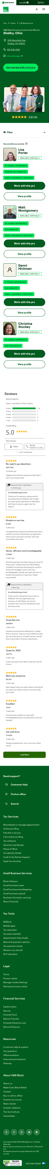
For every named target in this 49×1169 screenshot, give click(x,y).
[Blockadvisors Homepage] (24, 2)
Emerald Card (10, 1014)
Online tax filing (11, 828)
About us (7, 1083)
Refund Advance (11, 1027)
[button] (36, 9)
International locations (14, 1059)
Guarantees (9, 1116)
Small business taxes (13, 885)
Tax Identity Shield (12, 853)
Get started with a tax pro (20, 67)
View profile (24, 196)
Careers (7, 1091)
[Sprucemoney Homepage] (41, 2)
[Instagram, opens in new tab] (21, 1132)
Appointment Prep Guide (15, 938)
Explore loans (9, 1006)
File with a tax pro (12, 832)
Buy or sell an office (12, 1095)
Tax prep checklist (12, 934)
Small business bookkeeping (17, 889)
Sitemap (7, 1063)
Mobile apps (9, 925)
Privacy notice (10, 978)
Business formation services (17, 897)
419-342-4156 (13, 49)
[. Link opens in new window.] (12, 1163)
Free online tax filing (13, 837)
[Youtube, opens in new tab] (29, 1132)
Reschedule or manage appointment (21, 824)
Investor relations (12, 1107)
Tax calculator (10, 930)
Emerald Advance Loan (14, 1023)
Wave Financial (10, 901)
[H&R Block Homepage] (8, 2)
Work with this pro (24, 185)
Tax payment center (13, 946)
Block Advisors (10, 881)
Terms (6, 974)
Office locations (11, 1055)
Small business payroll (14, 893)
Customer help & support (15, 1047)
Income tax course (12, 1099)
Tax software (9, 841)
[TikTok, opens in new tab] (6, 1132)
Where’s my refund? (13, 950)
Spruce (6, 1010)
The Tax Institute (11, 1112)
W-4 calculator (10, 954)
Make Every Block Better (15, 1087)
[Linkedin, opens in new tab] (37, 1132)
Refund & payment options (16, 942)
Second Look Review (13, 845)
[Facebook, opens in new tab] (14, 1132)
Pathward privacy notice (15, 986)
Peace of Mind (10, 849)
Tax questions (10, 1051)
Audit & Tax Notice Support (16, 857)
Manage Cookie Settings (15, 982)
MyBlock (7, 921)
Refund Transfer (11, 1018)
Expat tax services (12, 861)
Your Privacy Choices (33, 1163)
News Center (9, 1103)
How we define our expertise (13, 144)
